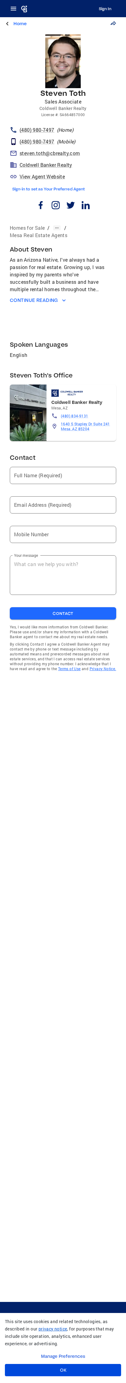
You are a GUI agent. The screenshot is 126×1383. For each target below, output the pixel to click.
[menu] (15, 8)
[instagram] (55, 206)
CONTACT (63, 613)
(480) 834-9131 (74, 415)
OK (63, 1370)
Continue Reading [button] (34, 300)
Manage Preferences (63, 1356)
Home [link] (20, 23)
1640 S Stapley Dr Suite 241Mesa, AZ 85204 (85, 426)
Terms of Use (69, 668)
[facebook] (40, 206)
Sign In (105, 8)
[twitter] (70, 206)
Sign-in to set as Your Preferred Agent (48, 188)
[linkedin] (85, 206)
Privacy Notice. (103, 668)
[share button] (113, 23)
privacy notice (53, 1329)
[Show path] (57, 227)
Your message (26, 555)
